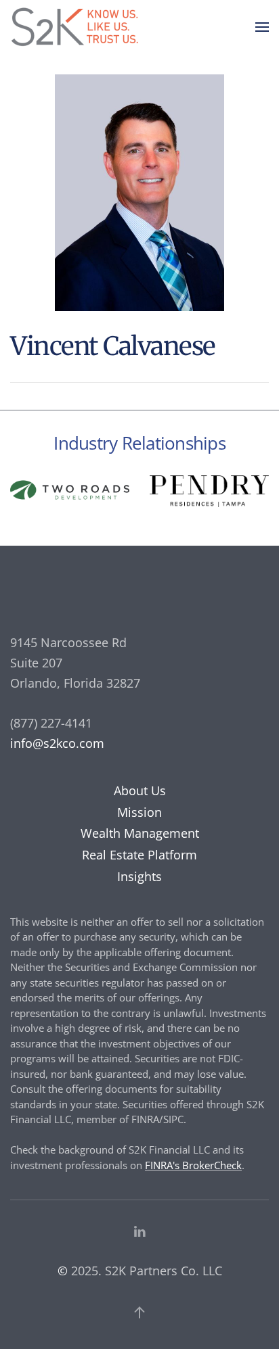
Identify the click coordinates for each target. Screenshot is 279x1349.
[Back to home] (78, 27)
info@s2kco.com (57, 743)
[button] (262, 27)
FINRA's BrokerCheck (193, 1165)
